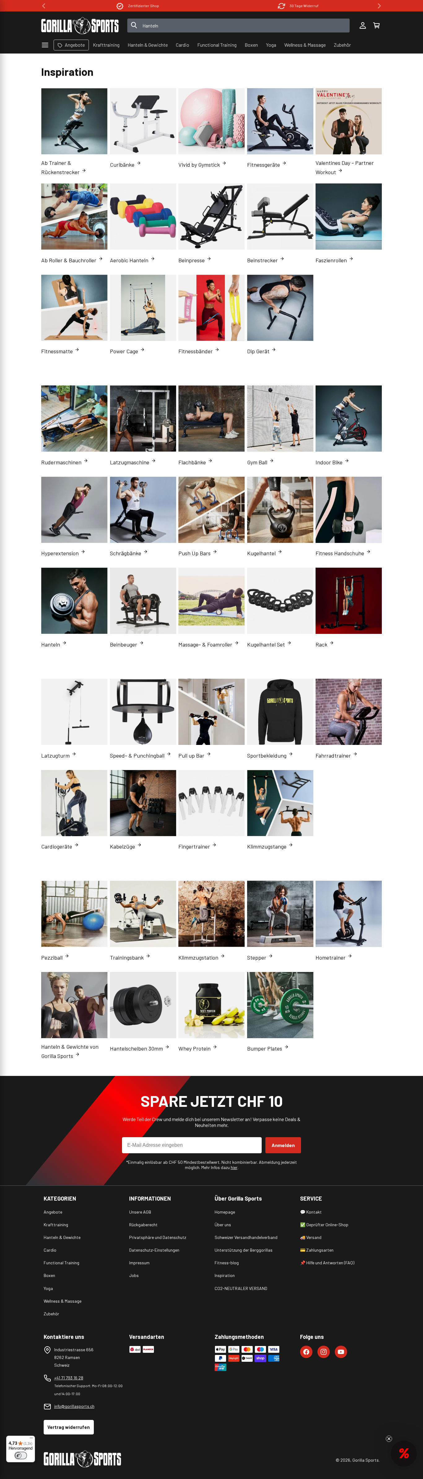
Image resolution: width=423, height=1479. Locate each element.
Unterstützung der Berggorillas (244, 1250)
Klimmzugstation (198, 957)
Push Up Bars (194, 553)
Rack (321, 644)
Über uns (223, 1224)
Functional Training (61, 1262)
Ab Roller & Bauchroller (68, 260)
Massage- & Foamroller (205, 644)
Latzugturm (55, 755)
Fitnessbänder (195, 351)
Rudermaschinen (61, 462)
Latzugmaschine (129, 462)
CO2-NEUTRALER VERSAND (241, 1288)
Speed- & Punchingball (137, 755)
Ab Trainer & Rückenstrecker (60, 167)
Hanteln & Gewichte (62, 1237)
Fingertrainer (194, 846)
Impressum (139, 1262)
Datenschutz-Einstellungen (154, 1250)
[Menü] (31, 1439)
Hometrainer (331, 957)
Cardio (50, 1250)
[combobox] (238, 25)
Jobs (134, 1275)
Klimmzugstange (266, 846)
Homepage (225, 1212)
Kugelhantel (261, 553)
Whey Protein (194, 1048)
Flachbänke (192, 462)
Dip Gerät (258, 351)
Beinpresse (191, 260)
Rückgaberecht (143, 1224)
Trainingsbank (127, 957)
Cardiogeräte (56, 846)
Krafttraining (56, 1224)
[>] (379, 6)
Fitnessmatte (57, 351)
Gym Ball (257, 462)
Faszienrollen (331, 260)
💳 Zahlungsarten (317, 1250)
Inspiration (225, 1275)
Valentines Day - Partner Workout (345, 167)
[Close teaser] (389, 1439)
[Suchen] (134, 25)
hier (234, 1167)
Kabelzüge (122, 846)
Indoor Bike (329, 462)
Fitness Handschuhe (340, 553)
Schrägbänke (125, 553)
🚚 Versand (310, 1237)
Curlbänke (122, 164)
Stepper (256, 957)
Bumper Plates (264, 1048)
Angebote (53, 1212)
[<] (43, 6)
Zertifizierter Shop (137, 5)
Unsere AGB (140, 1212)
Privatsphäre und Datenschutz (157, 1237)
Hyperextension (60, 553)
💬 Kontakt (311, 1212)
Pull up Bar (191, 755)
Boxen (49, 1275)
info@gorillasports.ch (74, 1406)
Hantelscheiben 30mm (136, 1048)
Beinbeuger (123, 644)
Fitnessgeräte (263, 164)
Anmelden (283, 1145)
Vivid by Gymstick (199, 164)
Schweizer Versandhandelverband (246, 1237)
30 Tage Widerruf (297, 5)
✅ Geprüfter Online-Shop (324, 1224)
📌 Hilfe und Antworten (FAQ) (327, 1262)
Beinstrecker (262, 260)
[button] (376, 25)
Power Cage (124, 351)
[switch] (21, 1455)
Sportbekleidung (266, 755)
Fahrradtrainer (333, 755)
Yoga (48, 1288)
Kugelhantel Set (266, 644)
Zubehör (51, 1313)
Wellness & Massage (62, 1301)
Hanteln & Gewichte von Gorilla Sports (69, 1051)
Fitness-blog (227, 1262)
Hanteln (50, 644)
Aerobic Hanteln (129, 260)
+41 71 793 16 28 (68, 1377)
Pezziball (52, 957)
